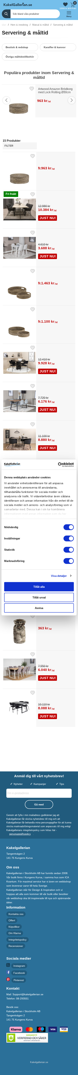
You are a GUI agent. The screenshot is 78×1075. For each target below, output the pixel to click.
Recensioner (16, 946)
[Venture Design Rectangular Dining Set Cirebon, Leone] (39, 684)
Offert (12, 920)
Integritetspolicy (17, 939)
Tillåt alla (39, 586)
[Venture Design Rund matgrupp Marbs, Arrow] (39, 377)
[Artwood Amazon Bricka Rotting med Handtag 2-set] (39, 300)
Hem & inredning (19, 24)
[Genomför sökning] (6, 13)
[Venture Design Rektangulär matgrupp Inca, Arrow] (39, 722)
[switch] (68, 538)
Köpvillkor (14, 926)
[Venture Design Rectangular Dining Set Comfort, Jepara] (39, 224)
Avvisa (39, 608)
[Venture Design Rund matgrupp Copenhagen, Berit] (39, 454)
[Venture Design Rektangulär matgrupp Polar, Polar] (39, 262)
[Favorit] (32, 88)
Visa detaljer (59, 575)
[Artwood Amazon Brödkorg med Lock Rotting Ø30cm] (39, 185)
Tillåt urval (39, 597)
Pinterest (19, 980)
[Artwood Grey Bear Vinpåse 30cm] (39, 645)
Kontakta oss (16, 914)
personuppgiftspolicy (20, 834)
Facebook (19, 972)
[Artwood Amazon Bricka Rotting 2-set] (39, 339)
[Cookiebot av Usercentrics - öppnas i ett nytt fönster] (58, 464)
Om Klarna (15, 933)
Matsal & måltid (40, 24)
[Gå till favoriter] (65, 4)
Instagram (19, 965)
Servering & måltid (63, 24)
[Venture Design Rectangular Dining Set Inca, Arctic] (39, 415)
